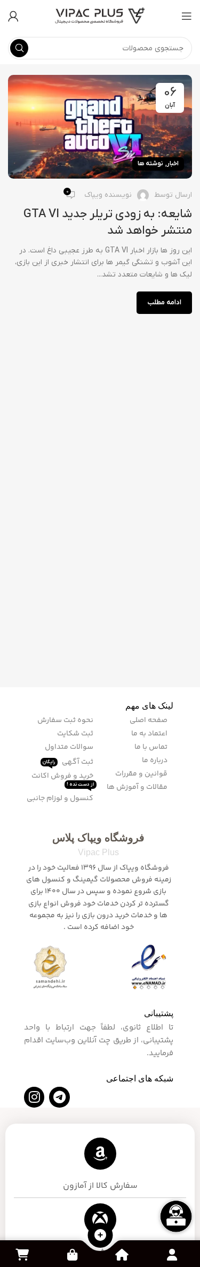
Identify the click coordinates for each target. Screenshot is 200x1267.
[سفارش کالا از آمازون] (100, 1154)
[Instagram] (34, 1097)
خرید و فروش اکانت (63, 779)
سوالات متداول (70, 747)
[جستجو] (19, 48)
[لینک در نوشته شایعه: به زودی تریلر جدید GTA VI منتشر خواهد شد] (100, 127)
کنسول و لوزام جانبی (61, 798)
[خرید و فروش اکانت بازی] (100, 1219)
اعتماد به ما (150, 734)
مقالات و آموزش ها (138, 787)
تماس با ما (151, 747)
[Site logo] (100, 16)
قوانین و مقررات (142, 774)
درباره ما (155, 760)
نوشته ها (150, 163)
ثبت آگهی (69, 761)
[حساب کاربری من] (13, 16)
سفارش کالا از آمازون (100, 1186)
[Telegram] (59, 1097)
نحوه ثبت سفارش (66, 720)
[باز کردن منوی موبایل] (186, 16)
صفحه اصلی (149, 720)
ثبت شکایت (76, 734)
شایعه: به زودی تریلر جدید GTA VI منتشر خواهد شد (107, 222)
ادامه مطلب (164, 302)
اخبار (173, 163)
